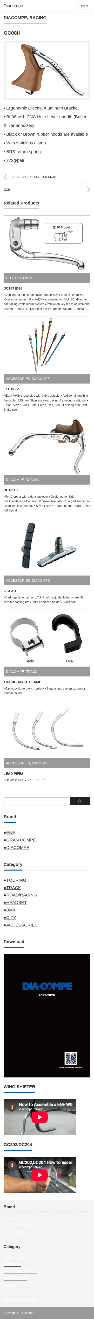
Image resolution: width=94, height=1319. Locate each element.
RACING (38, 17)
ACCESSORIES (18, 379)
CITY (9, 278)
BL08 (7, 189)
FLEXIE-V (11, 389)
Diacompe (27, 1313)
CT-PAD (10, 591)
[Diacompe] (22, 6)
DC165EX (11, 490)
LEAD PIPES (13, 774)
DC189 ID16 (13, 288)
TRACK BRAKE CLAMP (22, 682)
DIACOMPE (15, 17)
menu (84, 5)
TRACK (31, 672)
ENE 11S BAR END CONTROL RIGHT (34, 176)
